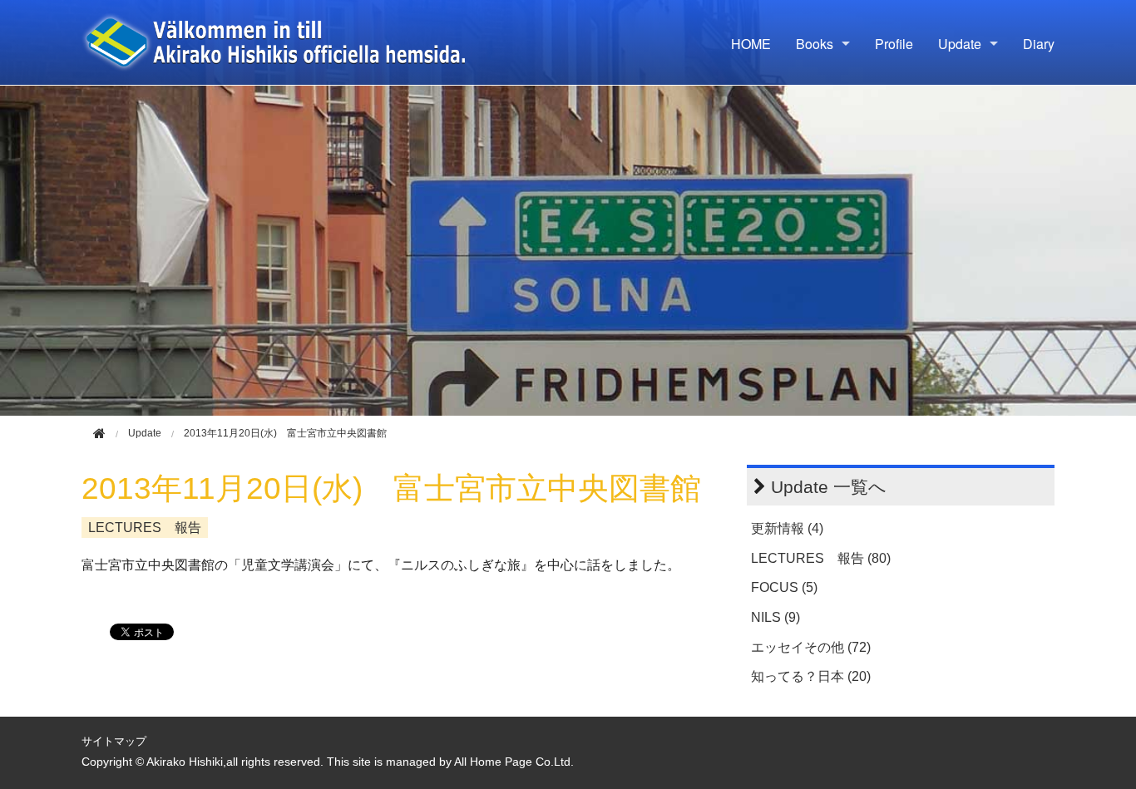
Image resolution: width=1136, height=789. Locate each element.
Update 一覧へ (829, 486)
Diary (1039, 43)
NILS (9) (775, 617)
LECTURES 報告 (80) (821, 558)
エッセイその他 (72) (811, 647)
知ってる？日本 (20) (811, 676)
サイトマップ (113, 741)
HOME (751, 43)
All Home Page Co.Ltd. (514, 762)
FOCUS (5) (784, 587)
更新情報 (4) (787, 528)
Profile (894, 43)
